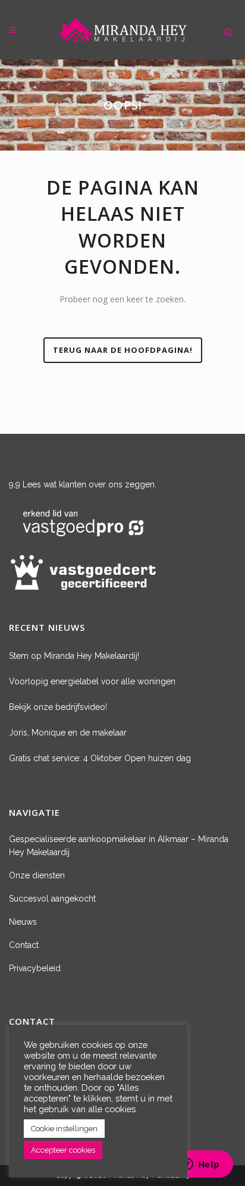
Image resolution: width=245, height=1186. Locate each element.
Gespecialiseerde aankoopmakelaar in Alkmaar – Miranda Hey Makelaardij (118, 845)
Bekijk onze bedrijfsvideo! (58, 707)
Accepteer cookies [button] (63, 1150)
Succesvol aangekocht (52, 898)
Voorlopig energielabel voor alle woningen (92, 681)
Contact (24, 945)
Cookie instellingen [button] (64, 1128)
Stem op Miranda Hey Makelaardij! (74, 656)
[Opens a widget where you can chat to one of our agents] (200, 1165)
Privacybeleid (35, 968)
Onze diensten (37, 875)
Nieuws (23, 922)
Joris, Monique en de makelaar (68, 732)
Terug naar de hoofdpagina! (123, 350)
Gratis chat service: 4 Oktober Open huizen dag (100, 758)
